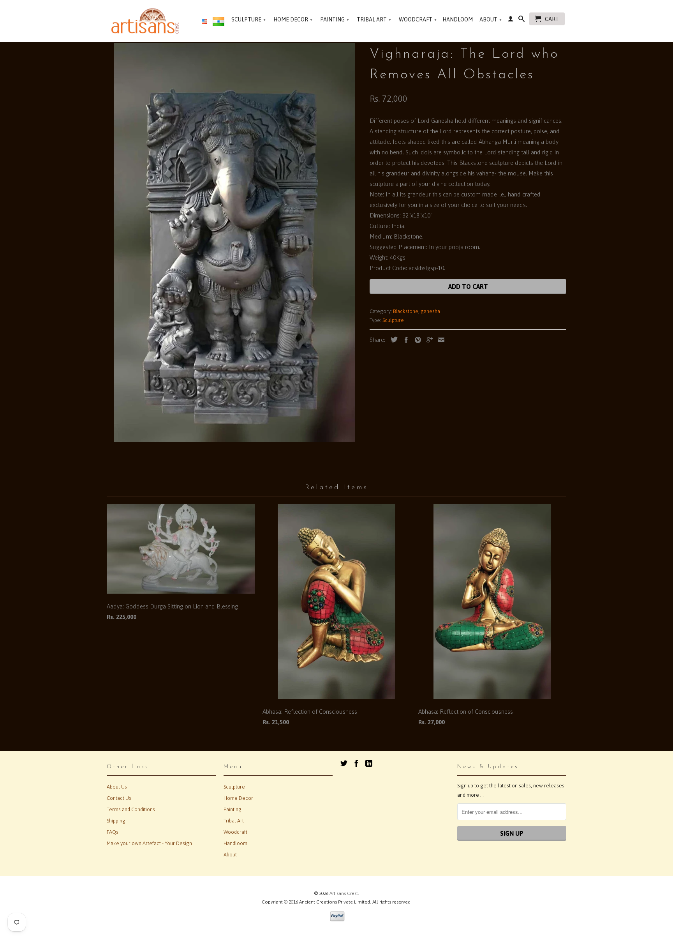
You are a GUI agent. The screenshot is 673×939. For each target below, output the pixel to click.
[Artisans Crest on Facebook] (356, 763)
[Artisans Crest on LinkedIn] (368, 763)
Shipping (116, 821)
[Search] (521, 20)
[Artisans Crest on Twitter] (343, 763)
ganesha (430, 311)
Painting (334, 19)
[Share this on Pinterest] (416, 340)
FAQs (112, 832)
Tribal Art (374, 19)
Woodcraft (418, 19)
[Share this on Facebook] (404, 340)
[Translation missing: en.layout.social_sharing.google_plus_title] (428, 340)
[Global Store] (204, 22)
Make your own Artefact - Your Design (149, 843)
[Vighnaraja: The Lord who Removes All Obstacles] (234, 242)
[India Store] (218, 23)
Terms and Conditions (131, 809)
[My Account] (510, 20)
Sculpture (248, 19)
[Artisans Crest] (147, 21)
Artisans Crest (343, 893)
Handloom (457, 19)
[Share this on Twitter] (392, 339)
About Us (117, 787)
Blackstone (405, 311)
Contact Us (119, 798)
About (490, 19)
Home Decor (292, 19)
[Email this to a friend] (439, 340)
